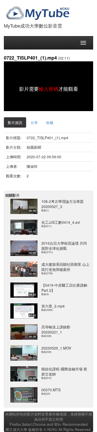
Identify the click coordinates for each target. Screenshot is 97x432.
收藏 (49, 122)
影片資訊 (15, 122)
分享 (34, 122)
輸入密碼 (48, 88)
